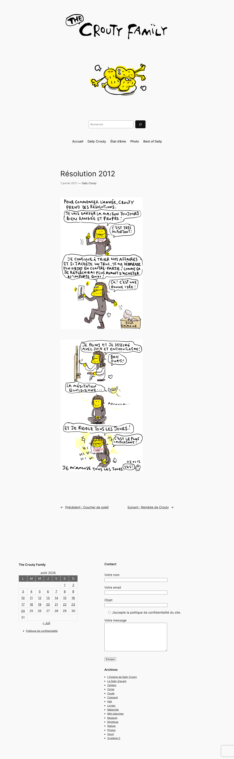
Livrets (111, 705)
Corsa (110, 689)
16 (73, 598)
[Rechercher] (140, 124)
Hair (109, 701)
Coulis (110, 693)
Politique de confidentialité (42, 630)
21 (56, 604)
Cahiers (111, 685)
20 (48, 604)
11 (31, 598)
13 (48, 598)
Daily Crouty (89, 183)
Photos (111, 730)
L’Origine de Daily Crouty (122, 676)
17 (23, 604)
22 (65, 604)
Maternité (113, 709)
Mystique (112, 721)
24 (23, 611)
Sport (110, 734)
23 (73, 604)
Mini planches (115, 713)
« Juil (46, 623)
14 (56, 598)
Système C (113, 738)
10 (23, 598)
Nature (111, 725)
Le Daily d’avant (116, 681)
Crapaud (112, 697)
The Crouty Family (32, 564)
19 (39, 604)
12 (39, 598)
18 (31, 604)
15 (64, 598)
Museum (112, 717)
